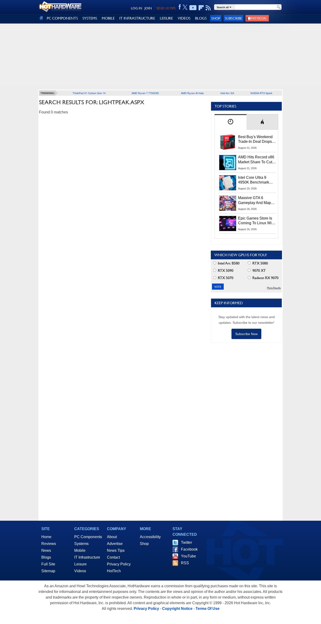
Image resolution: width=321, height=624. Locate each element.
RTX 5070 (225, 278)
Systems (81, 544)
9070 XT (258, 270)
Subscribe (233, 18)
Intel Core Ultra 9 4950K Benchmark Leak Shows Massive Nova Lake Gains (256, 180)
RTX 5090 (225, 270)
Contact (113, 557)
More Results (274, 287)
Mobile (80, 550)
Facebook (189, 549)
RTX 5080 (259, 263)
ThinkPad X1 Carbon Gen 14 (89, 93)
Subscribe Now (246, 334)
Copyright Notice (177, 609)
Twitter (186, 542)
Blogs (46, 557)
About (112, 537)
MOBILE (108, 18)
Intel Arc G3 (227, 93)
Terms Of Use (207, 609)
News (46, 550)
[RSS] (208, 7)
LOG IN (136, 8)
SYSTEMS (89, 18)
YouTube (188, 556)
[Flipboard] (201, 7)
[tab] (231, 122)
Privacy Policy (119, 564)
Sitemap (48, 571)
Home (46, 537)
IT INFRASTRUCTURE (137, 18)
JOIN (148, 8)
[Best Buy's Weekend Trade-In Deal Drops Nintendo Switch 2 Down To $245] (227, 142)
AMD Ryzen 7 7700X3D (145, 93)
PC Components (88, 537)
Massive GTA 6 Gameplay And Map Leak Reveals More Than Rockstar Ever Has (254, 200)
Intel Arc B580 (228, 263)
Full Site (48, 564)
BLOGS (201, 18)
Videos (80, 571)
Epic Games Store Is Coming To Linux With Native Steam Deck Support (256, 221)
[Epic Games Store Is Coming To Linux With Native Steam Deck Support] (227, 223)
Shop (215, 18)
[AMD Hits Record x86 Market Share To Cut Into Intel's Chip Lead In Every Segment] (227, 162)
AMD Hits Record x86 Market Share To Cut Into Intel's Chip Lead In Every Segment (256, 159)
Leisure (80, 564)
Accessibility (150, 537)
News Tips (116, 550)
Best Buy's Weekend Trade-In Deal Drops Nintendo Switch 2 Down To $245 (255, 139)
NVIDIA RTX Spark (261, 93)
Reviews (48, 544)
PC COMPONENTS (62, 18)
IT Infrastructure (87, 557)
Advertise (115, 544)
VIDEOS (184, 18)
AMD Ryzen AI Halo (192, 93)
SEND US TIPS (166, 8)
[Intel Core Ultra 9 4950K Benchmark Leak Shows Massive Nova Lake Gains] (227, 182)
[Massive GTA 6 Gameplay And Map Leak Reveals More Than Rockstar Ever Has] (227, 203)
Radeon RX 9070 (264, 278)
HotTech (114, 571)
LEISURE (166, 18)
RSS (185, 563)
